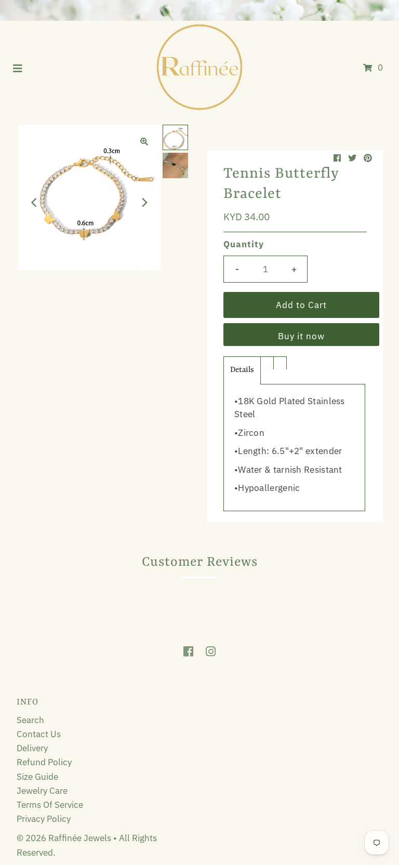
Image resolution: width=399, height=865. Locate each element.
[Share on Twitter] (352, 158)
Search (30, 720)
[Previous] (34, 202)
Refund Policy (44, 762)
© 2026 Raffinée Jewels (65, 838)
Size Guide (37, 776)
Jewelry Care (42, 790)
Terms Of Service (50, 804)
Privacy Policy (44, 818)
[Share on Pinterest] (368, 158)
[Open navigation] (18, 68)
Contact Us (39, 734)
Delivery (32, 748)
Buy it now (301, 336)
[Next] (143, 202)
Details (242, 370)
